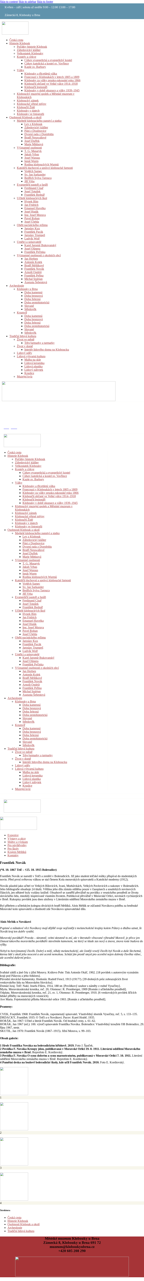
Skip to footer (45, 1)
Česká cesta (14, 1217)
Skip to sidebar (27, 1)
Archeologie (15, 1227)
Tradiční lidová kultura (21, 1231)
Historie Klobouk (18, 1220)
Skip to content (9, 1)
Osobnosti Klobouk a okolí (24, 1224)
